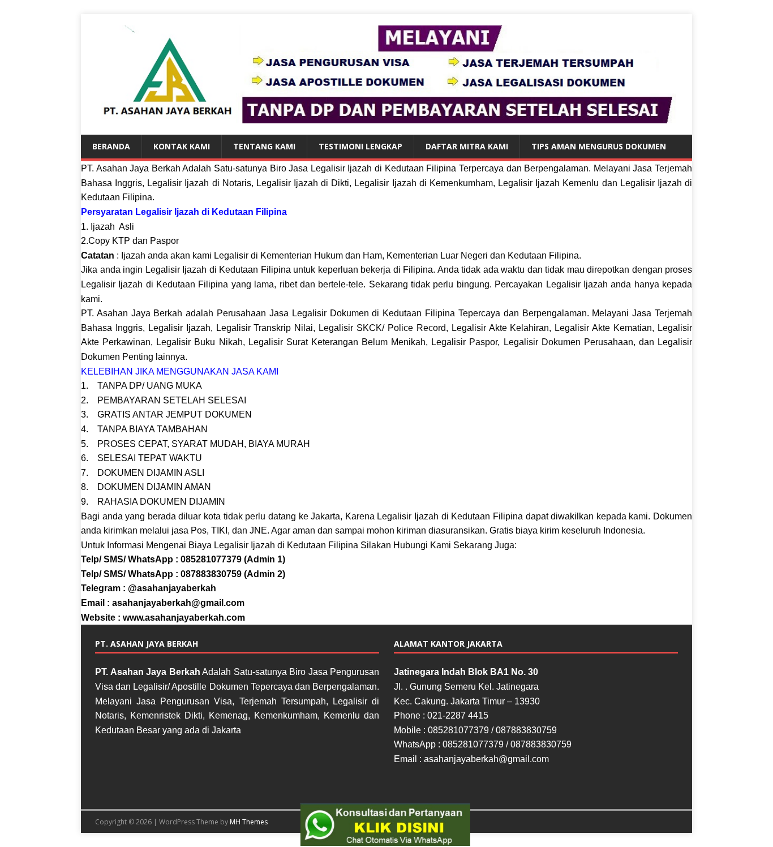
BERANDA (111, 146)
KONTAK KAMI (181, 146)
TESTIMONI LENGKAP (360, 146)
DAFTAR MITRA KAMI (467, 146)
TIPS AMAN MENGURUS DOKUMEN (598, 146)
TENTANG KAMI (264, 146)
